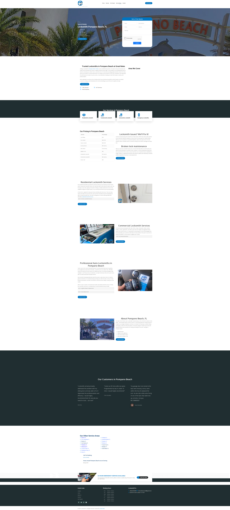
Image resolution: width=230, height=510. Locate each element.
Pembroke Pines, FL (85, 450)
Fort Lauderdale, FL (85, 439)
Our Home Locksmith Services (86, 198)
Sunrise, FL (83, 437)
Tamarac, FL (104, 441)
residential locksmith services (87, 196)
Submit (137, 43)
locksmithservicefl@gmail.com (144, 490)
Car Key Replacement (84, 291)
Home (103, 3)
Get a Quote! (148, 3)
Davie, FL (83, 452)
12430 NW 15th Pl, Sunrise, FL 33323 (137, 492)
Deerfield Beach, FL (106, 439)
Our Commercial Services (123, 236)
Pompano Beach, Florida (93, 68)
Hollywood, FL (84, 446)
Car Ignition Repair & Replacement (87, 288)
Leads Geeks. (102, 508)
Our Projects (112, 3)
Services (107, 3)
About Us (79, 495)
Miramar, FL (104, 443)
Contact (124, 3)
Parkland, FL (104, 437)
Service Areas (118, 3)
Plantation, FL (84, 444)
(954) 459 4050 (86, 457)
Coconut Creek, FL (85, 448)
